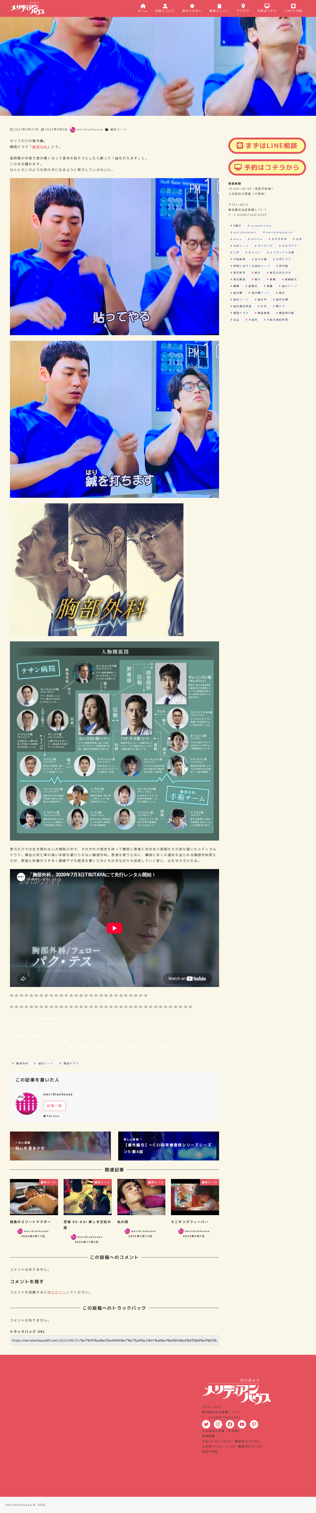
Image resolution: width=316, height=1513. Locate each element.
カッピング (265, 245)
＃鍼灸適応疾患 (277, 320)
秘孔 (258, 272)
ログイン (58, 1292)
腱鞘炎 (253, 286)
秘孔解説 (239, 279)
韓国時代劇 (286, 313)
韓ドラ (280, 306)
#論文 (237, 225)
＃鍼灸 (253, 320)
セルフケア (289, 245)
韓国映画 (264, 313)
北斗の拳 (261, 259)
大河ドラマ (283, 259)
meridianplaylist (279, 232)
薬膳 (270, 286)
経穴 (258, 279)
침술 (236, 320)
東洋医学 (239, 272)
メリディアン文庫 (282, 252)
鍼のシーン (289, 286)
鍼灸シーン (118, 129)
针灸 (264, 306)
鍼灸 (282, 293)
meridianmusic (245, 232)
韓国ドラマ (70, 1063)
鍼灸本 (262, 299)
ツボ (236, 252)
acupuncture (261, 225)
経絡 (273, 279)
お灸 (299, 239)
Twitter (53, 1116)
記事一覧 (54, 1105)
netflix (257, 239)
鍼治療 (238, 293)
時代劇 (283, 266)
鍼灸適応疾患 (242, 306)
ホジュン (254, 252)
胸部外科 (39, 147)
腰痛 (236, 286)
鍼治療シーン (261, 293)
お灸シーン (241, 245)
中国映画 (239, 259)
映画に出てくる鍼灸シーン (251, 266)
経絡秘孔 (291, 279)
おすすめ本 (279, 239)
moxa (237, 239)
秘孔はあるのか (280, 272)
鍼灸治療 (282, 299)
